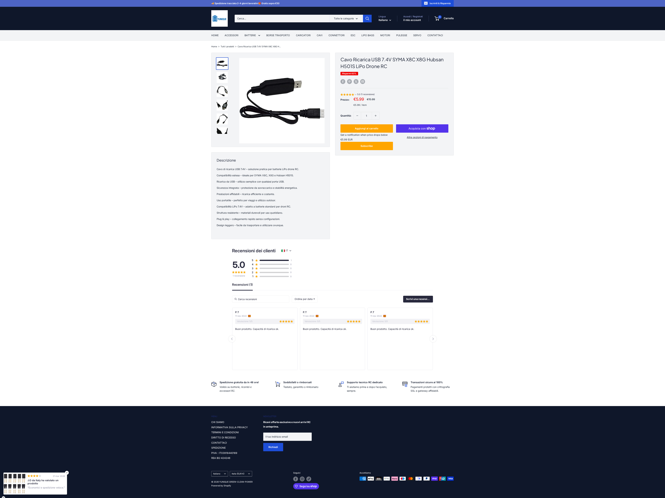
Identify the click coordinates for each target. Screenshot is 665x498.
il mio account (412, 20)
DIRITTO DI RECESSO (223, 437)
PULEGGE (401, 35)
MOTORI (385, 35)
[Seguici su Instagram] (302, 479)
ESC (353, 35)
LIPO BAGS (367, 35)
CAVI (319, 35)
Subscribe (367, 145)
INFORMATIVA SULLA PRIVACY (229, 427)
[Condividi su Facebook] (342, 81)
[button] (357, 94)
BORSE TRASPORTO (278, 35)
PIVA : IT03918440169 (224, 452)
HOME (215, 35)
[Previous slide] (232, 339)
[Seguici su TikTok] (308, 479)
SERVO (417, 35)
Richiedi (273, 447)
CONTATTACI (435, 35)
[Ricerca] (367, 18)
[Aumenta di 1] (375, 115)
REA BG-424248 (220, 457)
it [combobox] (287, 250)
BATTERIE (250, 35)
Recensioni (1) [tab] (242, 284)
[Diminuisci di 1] (357, 115)
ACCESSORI (231, 35)
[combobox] (305, 299)
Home (214, 46)
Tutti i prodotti (227, 46)
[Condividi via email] (362, 81)
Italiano (216, 473)
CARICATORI (303, 35)
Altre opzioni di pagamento (422, 137)
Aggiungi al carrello (366, 128)
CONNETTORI (337, 35)
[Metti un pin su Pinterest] (349, 81)
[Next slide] (433, 339)
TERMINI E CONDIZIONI (225, 432)
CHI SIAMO (217, 422)
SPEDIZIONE (218, 447)
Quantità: (345, 115)
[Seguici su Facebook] (295, 479)
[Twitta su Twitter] (356, 81)
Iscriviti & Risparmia (440, 3)
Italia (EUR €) (238, 473)
